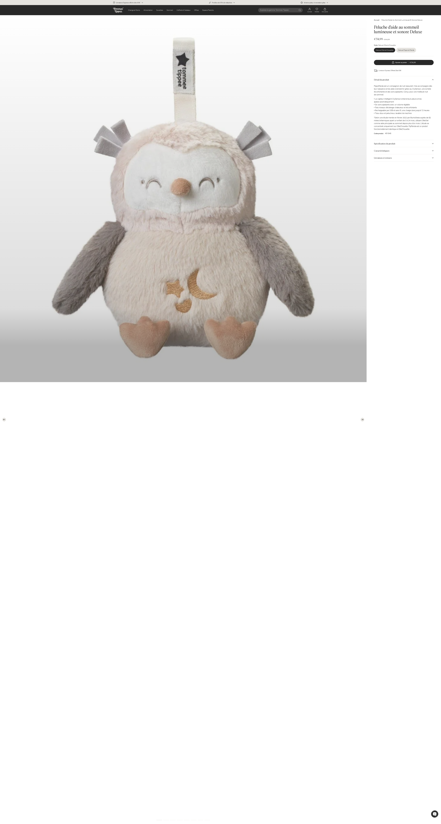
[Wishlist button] (360, 19)
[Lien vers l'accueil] (118, 10)
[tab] (159, 820)
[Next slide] (362, 419)
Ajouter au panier (405, 62)
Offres (196, 10)
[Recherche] (300, 10)
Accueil (376, 20)
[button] (325, 10)
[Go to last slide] (4, 419)
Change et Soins (134, 10)
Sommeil (170, 10)
